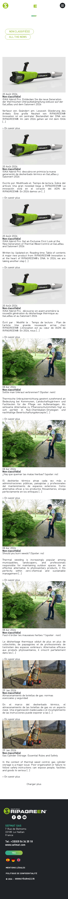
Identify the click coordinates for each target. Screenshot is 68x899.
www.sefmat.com (15, 844)
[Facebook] (14, 817)
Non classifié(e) (19, 31)
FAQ (14, 852)
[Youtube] (24, 817)
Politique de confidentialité (21, 873)
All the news (18, 36)
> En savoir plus (11, 128)
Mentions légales (15, 867)
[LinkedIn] (19, 817)
